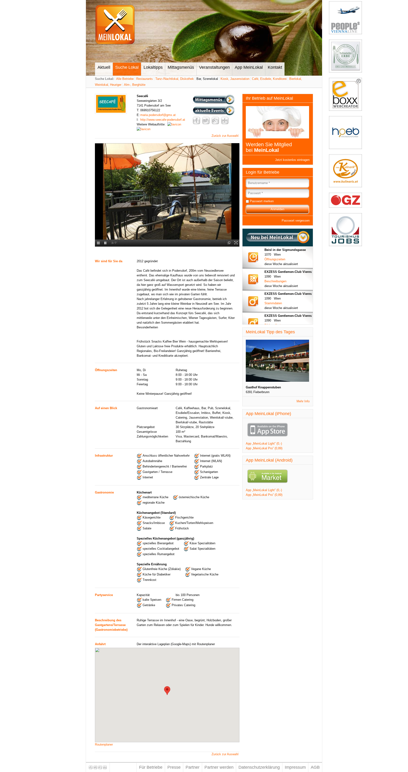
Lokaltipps (153, 67)
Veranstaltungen (214, 67)
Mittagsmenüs (181, 67)
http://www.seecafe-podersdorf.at (162, 119)
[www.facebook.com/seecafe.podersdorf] (174, 124)
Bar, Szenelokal (207, 79)
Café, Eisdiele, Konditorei (269, 79)
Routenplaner (104, 744)
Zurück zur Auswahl (225, 135)
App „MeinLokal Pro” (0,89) (264, 448)
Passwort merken (262, 201)
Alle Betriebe (125, 79)
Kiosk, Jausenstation (235, 79)
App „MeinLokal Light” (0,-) (264, 443)
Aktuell (104, 67)
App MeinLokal (249, 67)
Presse (174, 767)
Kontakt (275, 67)
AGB (315, 767)
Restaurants (144, 79)
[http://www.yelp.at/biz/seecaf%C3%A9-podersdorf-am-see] (143, 129)
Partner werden (219, 767)
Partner (193, 767)
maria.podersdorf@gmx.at (158, 115)
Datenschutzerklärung (259, 767)
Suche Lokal (127, 67)
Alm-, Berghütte (134, 84)
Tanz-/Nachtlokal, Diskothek (174, 79)
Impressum (295, 767)
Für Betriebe (150, 767)
